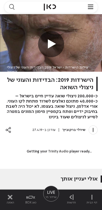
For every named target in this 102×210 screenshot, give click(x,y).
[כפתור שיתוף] (8, 130)
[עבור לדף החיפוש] (11, 7)
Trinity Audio (58, 151)
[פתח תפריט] (90, 7)
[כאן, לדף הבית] (50, 7)
